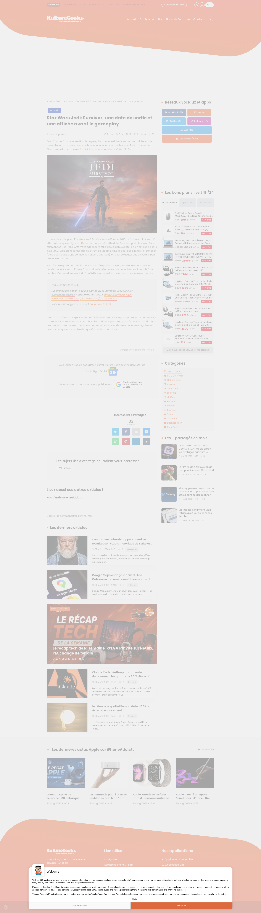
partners (48, 880)
